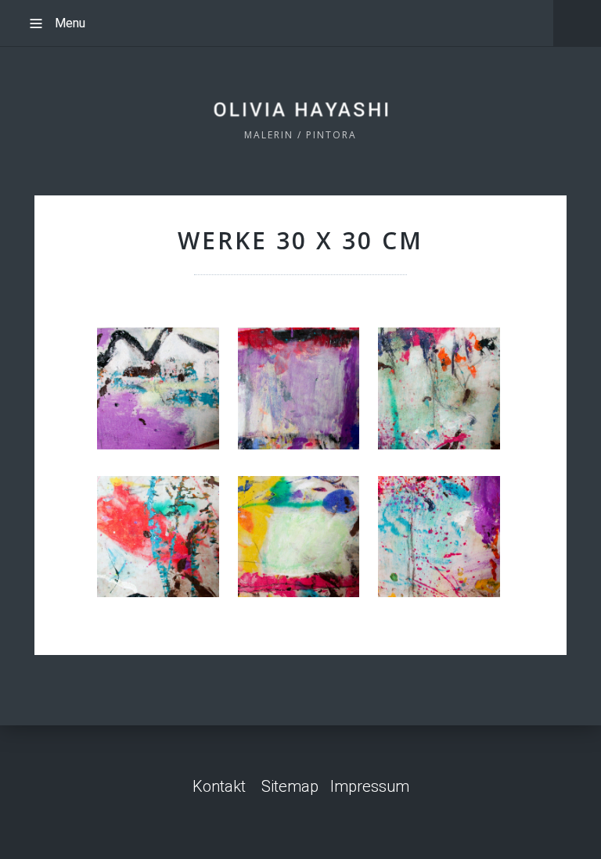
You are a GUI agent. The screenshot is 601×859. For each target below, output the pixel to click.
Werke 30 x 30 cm (300, 240)
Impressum (369, 786)
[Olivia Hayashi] (301, 107)
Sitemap (289, 786)
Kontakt (219, 786)
